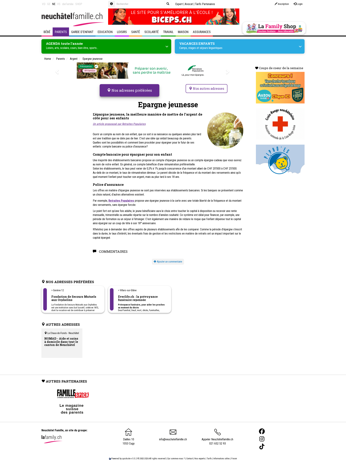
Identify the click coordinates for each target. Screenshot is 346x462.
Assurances (202, 32)
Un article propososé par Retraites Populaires (119, 124)
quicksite (126, 458)
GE (48, 4)
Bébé (47, 32)
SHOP (78, 4)
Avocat (189, 4)
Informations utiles (221, 458)
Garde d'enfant (82, 32)
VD (43, 4)
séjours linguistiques (211, 48)
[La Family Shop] (273, 28)
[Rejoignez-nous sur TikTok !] (261, 446)
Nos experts (199, 458)
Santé (135, 32)
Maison (183, 32)
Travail (168, 32)
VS (58, 4)
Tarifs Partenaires (205, 4)
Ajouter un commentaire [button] (169, 261)
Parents (61, 32)
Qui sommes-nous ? (176, 458)
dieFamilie (68, 4)
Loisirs (122, 32)
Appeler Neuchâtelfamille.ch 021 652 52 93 (217, 441)
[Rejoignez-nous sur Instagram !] (261, 439)
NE (53, 4)
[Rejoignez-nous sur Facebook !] (262, 431)
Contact (189, 458)
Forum (234, 458)
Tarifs (209, 458)
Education (105, 32)
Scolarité (151, 32)
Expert (179, 4)
